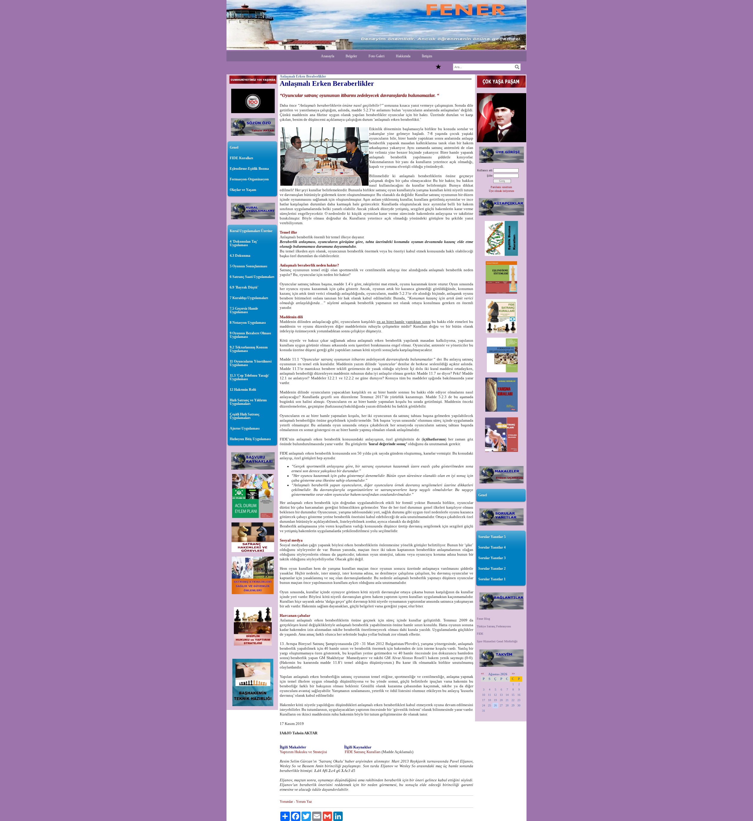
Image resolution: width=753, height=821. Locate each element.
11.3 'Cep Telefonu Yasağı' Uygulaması (249, 377)
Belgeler (351, 56)
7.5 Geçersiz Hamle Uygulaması (244, 310)
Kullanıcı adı (484, 170)
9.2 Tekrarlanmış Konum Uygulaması (249, 349)
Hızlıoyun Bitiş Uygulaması (250, 439)
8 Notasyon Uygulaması (248, 323)
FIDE (480, 633)
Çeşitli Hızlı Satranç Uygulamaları (244, 416)
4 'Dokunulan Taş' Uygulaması (244, 243)
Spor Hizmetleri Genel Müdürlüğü (497, 641)
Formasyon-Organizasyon (249, 179)
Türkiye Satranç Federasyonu (494, 626)
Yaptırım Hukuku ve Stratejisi (304, 752)
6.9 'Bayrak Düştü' (244, 287)
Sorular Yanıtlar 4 (492, 547)
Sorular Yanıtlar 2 (492, 569)
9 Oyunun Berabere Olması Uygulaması (250, 335)
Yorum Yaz (304, 802)
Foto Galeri (376, 56)
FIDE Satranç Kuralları (362, 752)
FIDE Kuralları (241, 158)
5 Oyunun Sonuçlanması (248, 266)
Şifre (489, 175)
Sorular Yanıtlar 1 (492, 579)
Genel (234, 147)
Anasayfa (327, 56)
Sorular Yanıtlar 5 (492, 537)
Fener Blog (483, 618)
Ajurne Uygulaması (244, 428)
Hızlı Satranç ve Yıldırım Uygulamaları (248, 402)
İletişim (427, 56)
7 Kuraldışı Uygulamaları (249, 298)
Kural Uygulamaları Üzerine (251, 231)
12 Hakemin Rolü (243, 390)
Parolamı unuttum (501, 187)
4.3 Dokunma (240, 256)
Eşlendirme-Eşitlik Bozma (249, 169)
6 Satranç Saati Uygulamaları (252, 277)
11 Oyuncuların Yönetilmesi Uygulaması (250, 363)
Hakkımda (403, 56)
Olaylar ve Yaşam (243, 190)
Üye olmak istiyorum (501, 190)
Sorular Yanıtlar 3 (492, 558)
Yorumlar (286, 802)
